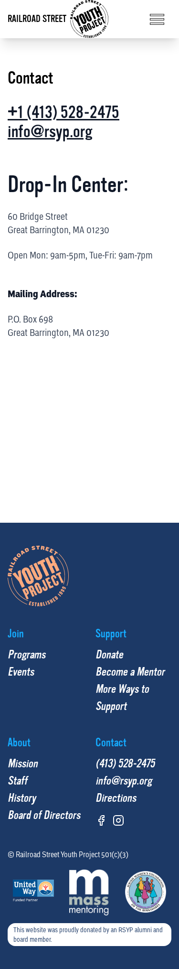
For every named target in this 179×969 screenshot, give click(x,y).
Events (21, 672)
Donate (109, 654)
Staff (17, 781)
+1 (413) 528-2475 (63, 112)
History (22, 798)
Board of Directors (44, 815)
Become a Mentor (130, 672)
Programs (26, 654)
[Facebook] (101, 820)
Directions (115, 798)
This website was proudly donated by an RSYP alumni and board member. (88, 934)
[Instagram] (118, 820)
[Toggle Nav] (157, 19)
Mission (23, 763)
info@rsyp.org (50, 131)
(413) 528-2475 (125, 763)
